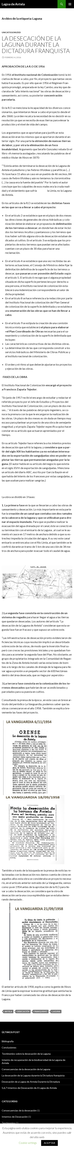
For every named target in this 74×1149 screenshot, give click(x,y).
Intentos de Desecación (15, 1116)
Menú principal (70, 4)
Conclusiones (9, 1047)
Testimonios (8, 1122)
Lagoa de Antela (13, 4)
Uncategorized (11, 32)
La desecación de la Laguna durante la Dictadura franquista (36, 44)
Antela (8, 1011)
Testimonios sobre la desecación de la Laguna (26, 1053)
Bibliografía (8, 1041)
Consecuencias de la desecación (19, 1110)
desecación (23, 1011)
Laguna (56, 1011)
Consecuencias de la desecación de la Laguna (26, 1069)
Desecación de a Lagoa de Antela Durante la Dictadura (31, 1081)
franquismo (40, 1011)
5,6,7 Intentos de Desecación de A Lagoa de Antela (29, 1087)
